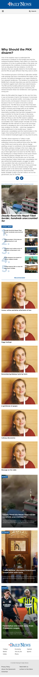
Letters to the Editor (26, 669)
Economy (18, 649)
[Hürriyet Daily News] (19, 4)
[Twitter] (21, 178)
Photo (17, 654)
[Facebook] (17, 178)
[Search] (30, 11)
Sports (29, 651)
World (5, 651)
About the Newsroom (8, 669)
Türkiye (5, 649)
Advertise (4, 671)
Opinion (29, 649)
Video (5, 654)
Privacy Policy (5, 666)
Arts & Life (18, 651)
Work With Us (24, 666)
